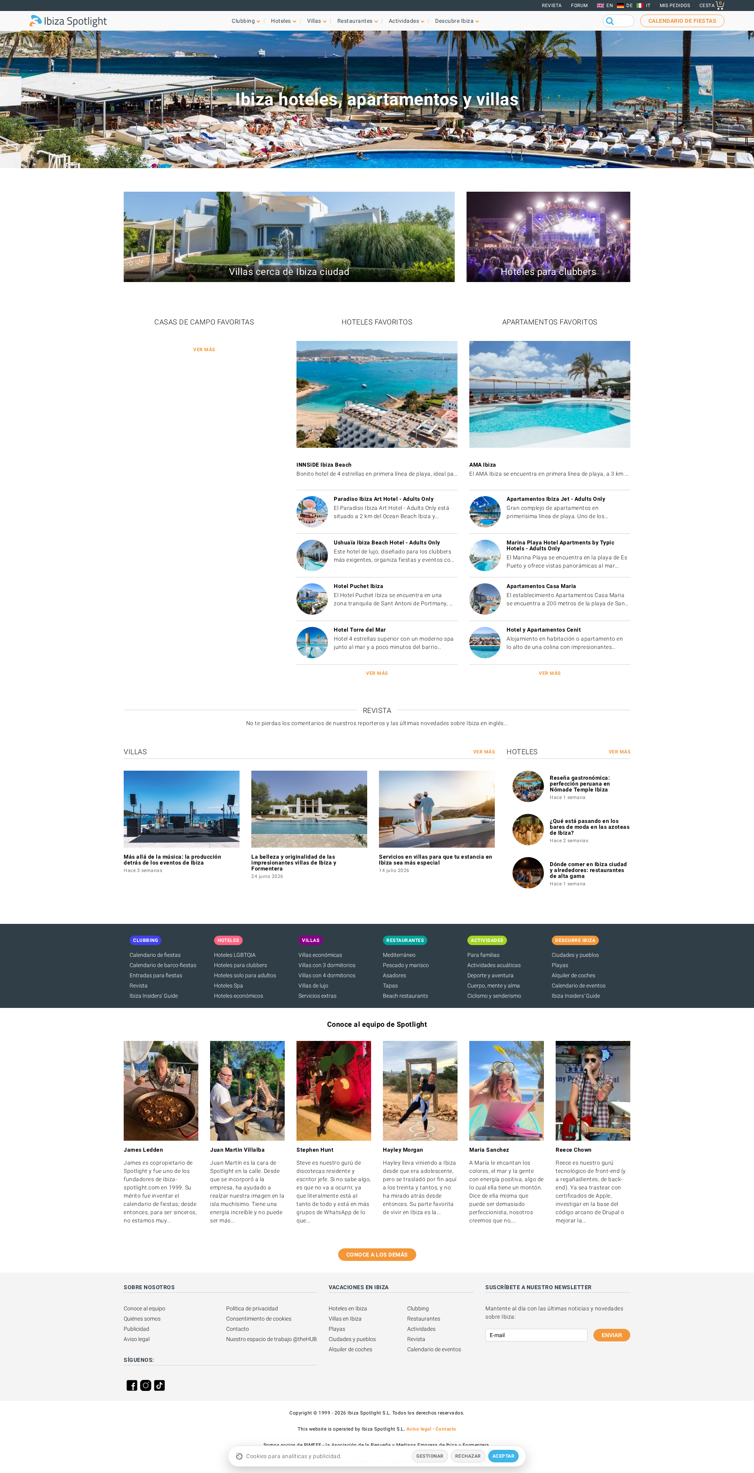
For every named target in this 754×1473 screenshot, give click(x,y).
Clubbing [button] (243, 21)
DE (629, 5)
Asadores (394, 975)
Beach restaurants (405, 996)
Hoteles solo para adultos (245, 975)
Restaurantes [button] (355, 21)
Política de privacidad (252, 1308)
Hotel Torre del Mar (360, 630)
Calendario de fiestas (155, 955)
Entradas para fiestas (156, 975)
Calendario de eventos (579, 985)
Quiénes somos (142, 1318)
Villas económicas (320, 955)
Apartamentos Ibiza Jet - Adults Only (556, 499)
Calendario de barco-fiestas (163, 965)
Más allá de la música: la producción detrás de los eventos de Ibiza (172, 860)
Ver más (204, 349)
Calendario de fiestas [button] (682, 21)
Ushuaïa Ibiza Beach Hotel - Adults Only (387, 542)
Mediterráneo (399, 955)
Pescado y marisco (406, 965)
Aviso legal (137, 1339)
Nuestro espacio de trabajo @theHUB (271, 1339)
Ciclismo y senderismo (494, 996)
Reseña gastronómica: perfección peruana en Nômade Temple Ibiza (580, 784)
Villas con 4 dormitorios (326, 975)
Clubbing (418, 1308)
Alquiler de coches (573, 975)
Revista (552, 5)
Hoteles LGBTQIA (235, 955)
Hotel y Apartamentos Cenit (544, 630)
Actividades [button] (404, 21)
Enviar (612, 1335)
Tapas (390, 985)
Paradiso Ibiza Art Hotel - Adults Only (384, 499)
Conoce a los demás (377, 1254)
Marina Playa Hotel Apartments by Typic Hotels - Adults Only (560, 545)
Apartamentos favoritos (550, 322)
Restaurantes (423, 1318)
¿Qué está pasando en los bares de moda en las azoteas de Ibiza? (590, 827)
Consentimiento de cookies (258, 1318)
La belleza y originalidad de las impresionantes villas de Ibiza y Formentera (293, 863)
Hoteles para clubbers (240, 965)
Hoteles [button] (281, 21)
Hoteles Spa (228, 985)
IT (648, 5)
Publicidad (136, 1329)
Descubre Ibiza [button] (454, 21)
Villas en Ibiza (345, 1318)
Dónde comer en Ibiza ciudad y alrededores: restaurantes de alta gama (588, 870)
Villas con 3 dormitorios (326, 965)
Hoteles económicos (238, 996)
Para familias (483, 955)
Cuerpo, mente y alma (493, 985)
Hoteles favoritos (377, 322)
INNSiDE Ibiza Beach (324, 465)
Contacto (237, 1329)
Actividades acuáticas (494, 965)
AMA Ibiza (482, 465)
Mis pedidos (675, 5)
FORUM (579, 5)
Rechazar (468, 1456)
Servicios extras (317, 996)
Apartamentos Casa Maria (541, 586)
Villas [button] (314, 21)
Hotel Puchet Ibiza (358, 586)
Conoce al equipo (144, 1308)
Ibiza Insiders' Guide (154, 996)
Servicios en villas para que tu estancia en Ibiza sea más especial (435, 860)
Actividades (421, 1329)
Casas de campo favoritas (204, 322)
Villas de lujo (313, 985)
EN (609, 5)
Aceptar (503, 1456)
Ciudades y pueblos (575, 955)
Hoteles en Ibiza (348, 1308)
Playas (560, 965)
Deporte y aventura (490, 975)
